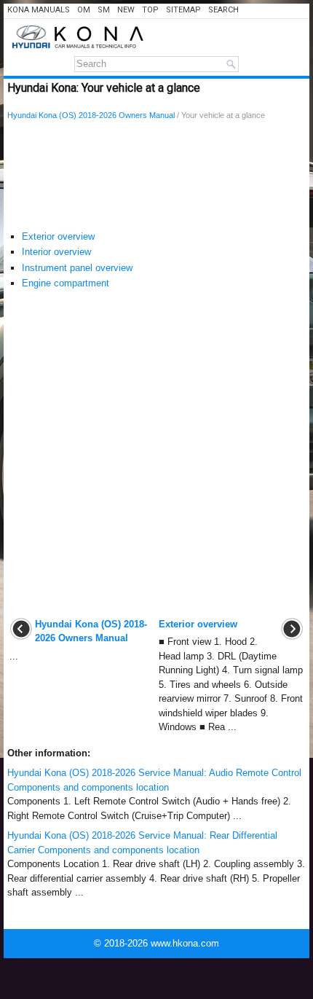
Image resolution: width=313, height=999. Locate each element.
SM (104, 10)
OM (83, 10)
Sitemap (183, 10)
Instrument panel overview (77, 267)
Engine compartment (65, 283)
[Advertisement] (156, 178)
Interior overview (56, 251)
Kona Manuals (38, 10)
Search (223, 10)
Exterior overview (58, 236)
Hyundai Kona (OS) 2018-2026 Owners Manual (91, 115)
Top (150, 10)
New (126, 10)
